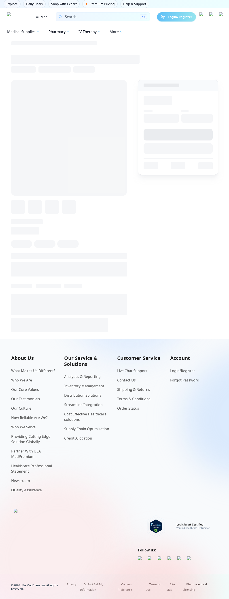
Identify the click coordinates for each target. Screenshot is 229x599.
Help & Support (134, 4)
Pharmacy (57, 31)
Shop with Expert (64, 4)
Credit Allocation (78, 438)
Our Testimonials (25, 398)
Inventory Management (84, 385)
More (114, 31)
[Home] (16, 16)
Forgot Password (184, 380)
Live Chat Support (132, 370)
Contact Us (126, 380)
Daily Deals (34, 4)
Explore (12, 4)
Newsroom (20, 480)
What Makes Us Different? (33, 370)
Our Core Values (25, 389)
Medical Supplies (21, 31)
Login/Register (180, 17)
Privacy (71, 584)
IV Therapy (87, 31)
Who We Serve (23, 427)
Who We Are (21, 380)
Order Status (128, 408)
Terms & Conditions (134, 398)
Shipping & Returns (133, 389)
